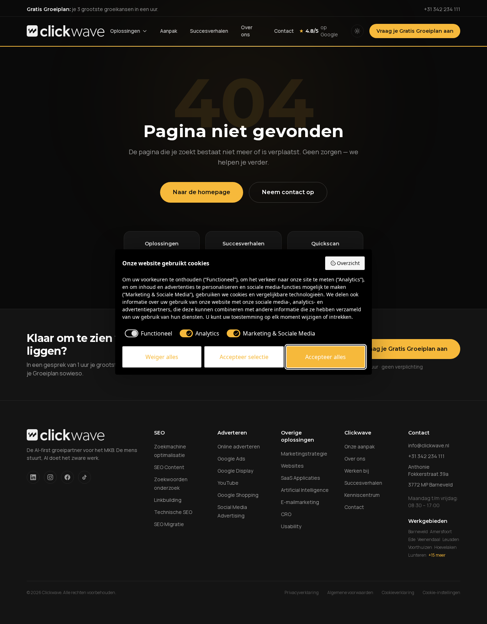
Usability (291, 526)
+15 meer (437, 555)
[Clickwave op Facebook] (67, 477)
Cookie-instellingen (441, 593)
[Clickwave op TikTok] (84, 477)
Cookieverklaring (398, 593)
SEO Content (169, 467)
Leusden (450, 539)
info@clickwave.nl (428, 445)
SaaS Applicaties (300, 477)
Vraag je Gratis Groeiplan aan (414, 31)
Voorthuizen (420, 547)
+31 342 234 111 (442, 9)
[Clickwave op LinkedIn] (33, 477)
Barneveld (418, 532)
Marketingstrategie (304, 453)
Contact (284, 30)
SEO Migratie (169, 524)
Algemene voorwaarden (350, 593)
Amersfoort (441, 532)
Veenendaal (428, 539)
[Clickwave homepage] (65, 31)
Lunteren (417, 555)
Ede (411, 539)
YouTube (228, 482)
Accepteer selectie (244, 357)
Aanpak (168, 30)
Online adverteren (238, 446)
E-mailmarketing (300, 502)
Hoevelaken (445, 547)
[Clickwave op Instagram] (50, 477)
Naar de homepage (201, 192)
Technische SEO (173, 512)
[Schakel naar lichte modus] (357, 31)
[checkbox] (147, 333)
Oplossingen (125, 30)
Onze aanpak (359, 446)
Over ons (246, 31)
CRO (286, 514)
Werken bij (356, 470)
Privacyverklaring (301, 593)
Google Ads (231, 458)
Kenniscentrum (362, 495)
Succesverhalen (209, 30)
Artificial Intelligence (305, 490)
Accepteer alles (325, 357)
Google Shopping (237, 495)
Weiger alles (161, 357)
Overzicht (348, 263)
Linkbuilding (167, 499)
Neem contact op (288, 192)
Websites (292, 465)
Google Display (235, 470)
